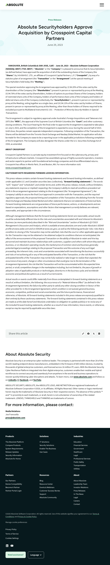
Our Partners (11, 480)
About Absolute (80, 480)
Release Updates (12, 452)
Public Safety (79, 462)
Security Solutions (47, 445)
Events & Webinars (47, 487)
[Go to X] (94, 333)
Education (78, 442)
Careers (77, 501)
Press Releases (79, 490)
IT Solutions (44, 442)
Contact (77, 504)
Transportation (80, 465)
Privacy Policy (11, 529)
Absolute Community (48, 497)
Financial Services (81, 445)
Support (43, 494)
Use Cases (43, 452)
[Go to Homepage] (15, 5)
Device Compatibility (14, 484)
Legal (76, 455)
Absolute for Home (13, 458)
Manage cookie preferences (16, 522)
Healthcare (78, 452)
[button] (101, 5)
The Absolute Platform (15, 442)
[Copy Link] (83, 333)
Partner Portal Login (14, 490)
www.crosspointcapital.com (18, 167)
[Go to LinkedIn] (99, 333)
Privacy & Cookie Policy (27, 516)
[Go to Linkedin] (7, 545)
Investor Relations (81, 487)
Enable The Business (48, 448)
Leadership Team (80, 484)
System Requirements (14, 448)
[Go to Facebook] (88, 333)
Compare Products (13, 445)
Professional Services (82, 458)
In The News (78, 494)
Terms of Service (12, 534)
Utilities (77, 468)
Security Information (14, 455)
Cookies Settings (12, 538)
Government (79, 448)
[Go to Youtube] (12, 545)
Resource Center (46, 484)
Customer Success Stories (50, 490)
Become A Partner (13, 487)
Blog (41, 480)
